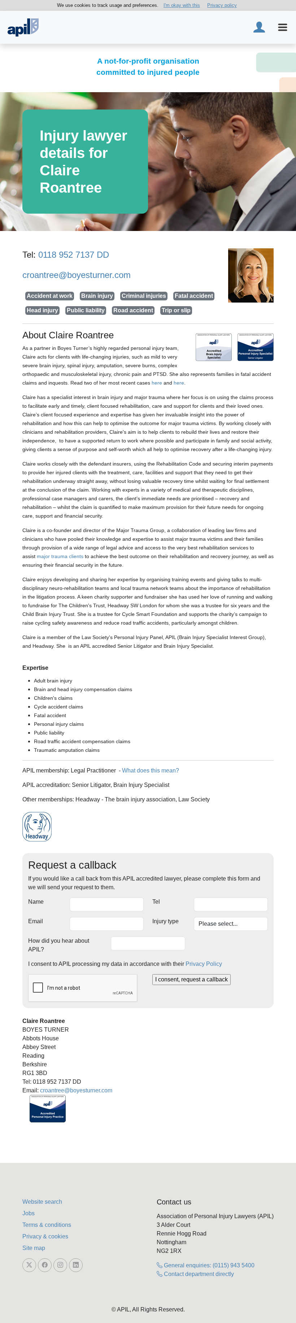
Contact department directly (198, 1274)
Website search (42, 1202)
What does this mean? (150, 770)
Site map (33, 1248)
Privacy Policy (204, 964)
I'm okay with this (182, 5)
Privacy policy (222, 5)
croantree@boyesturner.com (76, 275)
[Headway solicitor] (37, 827)
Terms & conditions (46, 1225)
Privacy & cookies (45, 1236)
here (157, 383)
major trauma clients (60, 556)
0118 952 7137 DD (73, 255)
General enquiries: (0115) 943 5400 (208, 1265)
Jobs (28, 1213)
